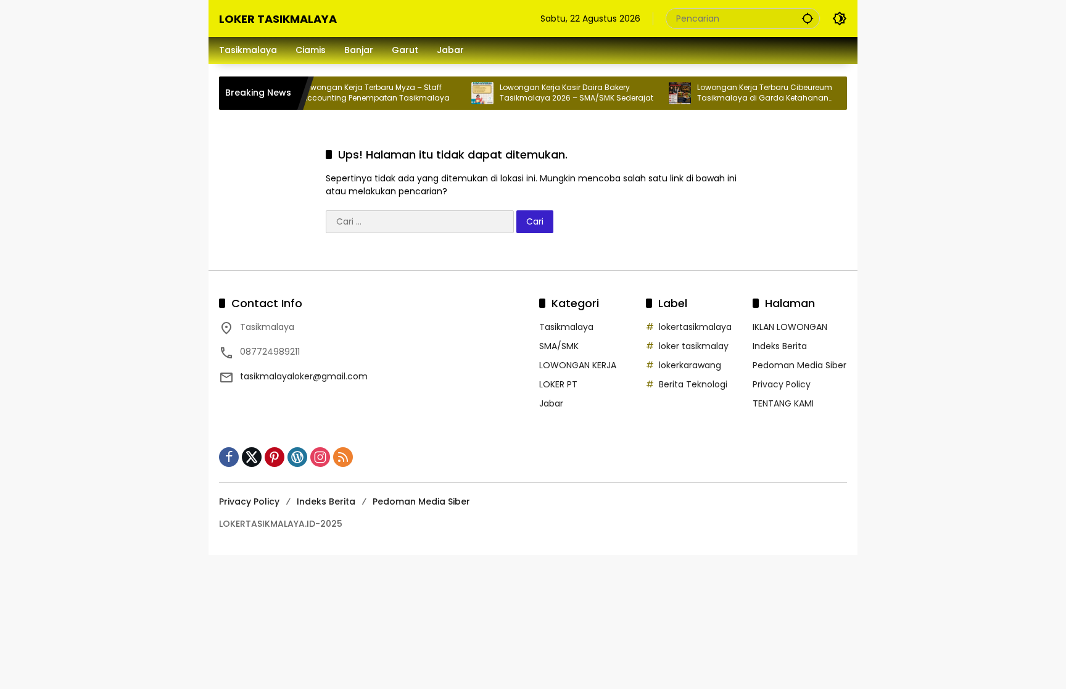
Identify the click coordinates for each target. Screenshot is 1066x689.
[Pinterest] (274, 457)
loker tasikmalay (694, 346)
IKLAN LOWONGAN (790, 327)
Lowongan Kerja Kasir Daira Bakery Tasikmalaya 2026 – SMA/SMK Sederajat (563, 93)
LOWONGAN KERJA (577, 365)
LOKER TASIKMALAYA (278, 19)
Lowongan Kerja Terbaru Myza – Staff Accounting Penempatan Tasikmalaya (362, 93)
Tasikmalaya (566, 327)
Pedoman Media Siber (799, 365)
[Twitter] (252, 457)
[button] (807, 18)
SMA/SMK (559, 346)
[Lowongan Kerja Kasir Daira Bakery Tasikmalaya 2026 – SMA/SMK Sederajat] (469, 93)
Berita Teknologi (693, 384)
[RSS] (343, 457)
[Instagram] (320, 457)
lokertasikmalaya (695, 327)
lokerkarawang (690, 365)
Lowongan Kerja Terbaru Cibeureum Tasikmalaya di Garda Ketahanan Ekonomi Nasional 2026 (751, 93)
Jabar (551, 403)
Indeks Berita (780, 346)
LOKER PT (558, 384)
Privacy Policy (782, 384)
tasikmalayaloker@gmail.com (304, 376)
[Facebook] (229, 457)
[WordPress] (297, 457)
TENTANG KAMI (783, 403)
